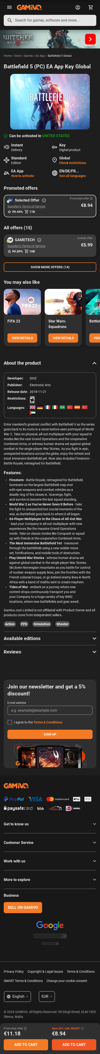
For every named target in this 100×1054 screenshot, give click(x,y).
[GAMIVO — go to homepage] (29, 7)
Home (7, 55)
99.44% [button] (17, 212)
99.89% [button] (17, 251)
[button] (50, 206)
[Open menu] (9, 7)
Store (17, 55)
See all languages (72, 176)
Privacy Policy (14, 971)
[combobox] (50, 20)
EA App (40, 55)
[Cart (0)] (90, 7)
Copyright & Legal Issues (45, 971)
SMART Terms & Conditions (23, 981)
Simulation (42, 624)
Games (28, 55)
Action (10, 624)
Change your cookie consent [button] (67, 981)
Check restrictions (72, 163)
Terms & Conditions (47, 722)
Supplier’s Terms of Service (26, 206)
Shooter (62, 624)
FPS (24, 624)
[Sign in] (77, 7)
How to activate (22, 176)
